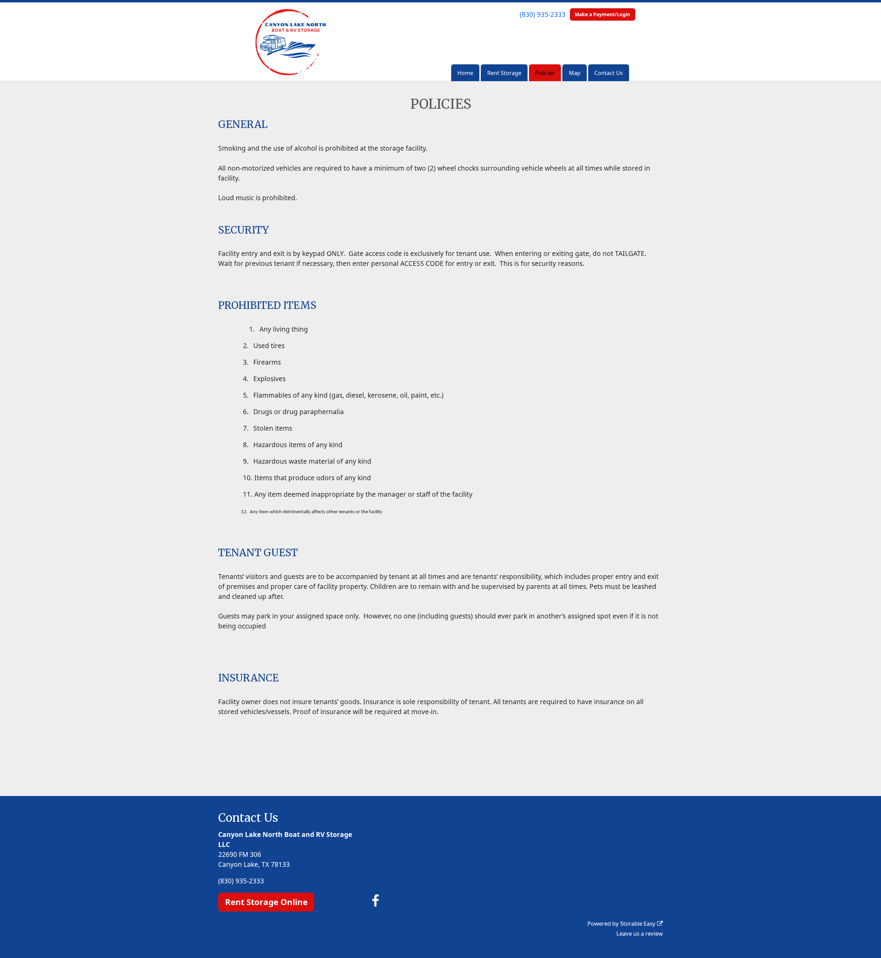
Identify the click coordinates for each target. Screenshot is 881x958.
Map (575, 73)
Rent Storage (504, 73)
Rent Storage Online (266, 901)
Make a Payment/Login (602, 14)
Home (465, 73)
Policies (545, 73)
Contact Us (608, 73)
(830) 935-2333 (542, 14)
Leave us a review (639, 933)
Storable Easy (638, 923)
